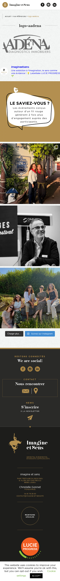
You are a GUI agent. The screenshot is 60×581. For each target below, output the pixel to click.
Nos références (19, 16)
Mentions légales (30, 516)
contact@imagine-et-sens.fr (30, 496)
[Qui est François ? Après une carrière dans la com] (30, 236)
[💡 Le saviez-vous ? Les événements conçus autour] (30, 111)
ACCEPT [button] (36, 576)
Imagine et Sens (19, 6)
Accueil (8, 16)
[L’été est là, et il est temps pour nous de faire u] (30, 298)
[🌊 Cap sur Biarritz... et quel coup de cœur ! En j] (30, 173)
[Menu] (5, 5)
